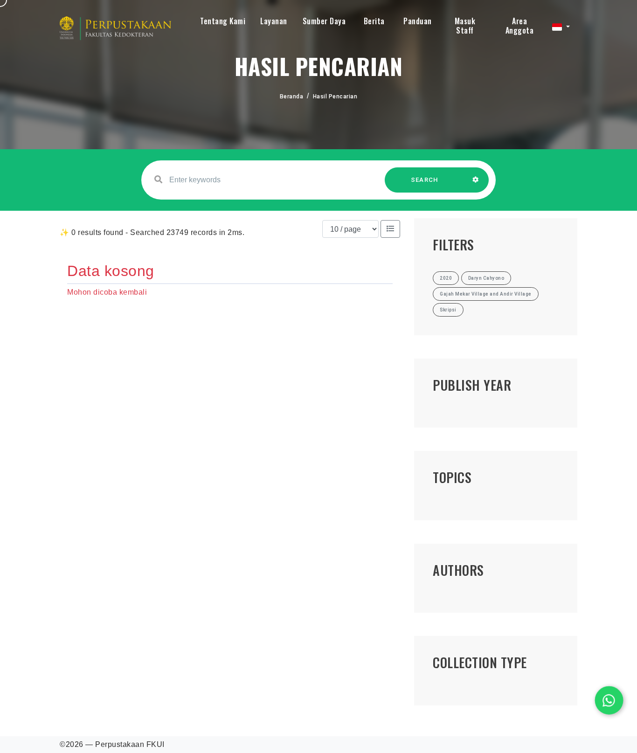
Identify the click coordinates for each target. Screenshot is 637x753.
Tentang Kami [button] (222, 21)
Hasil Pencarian (335, 96)
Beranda (292, 96)
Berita (374, 21)
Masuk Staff (465, 25)
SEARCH (425, 179)
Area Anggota (519, 25)
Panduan (417, 21)
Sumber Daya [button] (324, 21)
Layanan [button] (273, 21)
